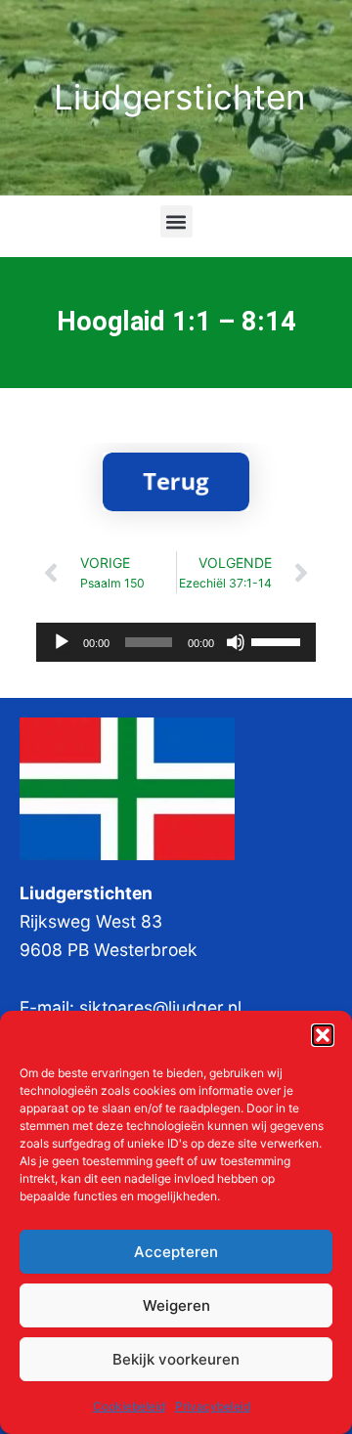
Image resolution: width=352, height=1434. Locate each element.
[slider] (278, 640)
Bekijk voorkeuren (176, 1359)
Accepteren (176, 1251)
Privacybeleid (212, 1406)
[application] (176, 642)
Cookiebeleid (129, 1406)
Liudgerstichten (179, 96)
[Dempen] (235, 642)
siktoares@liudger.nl (160, 1007)
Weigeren (176, 1305)
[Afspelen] (61, 642)
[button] (322, 1035)
